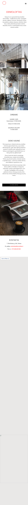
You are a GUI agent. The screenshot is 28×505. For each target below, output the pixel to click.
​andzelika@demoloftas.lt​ (17, 246)
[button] (25, 3)
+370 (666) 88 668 (16, 249)
